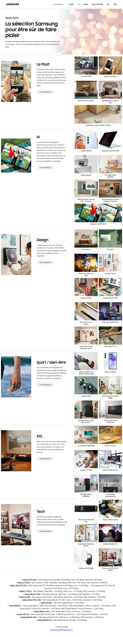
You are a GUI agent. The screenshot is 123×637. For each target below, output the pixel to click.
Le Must (71, 4)
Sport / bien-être (97, 4)
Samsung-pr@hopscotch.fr (61, 630)
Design (85, 4)
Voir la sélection (45, 92)
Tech (115, 4)
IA (78, 4)
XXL (108, 4)
